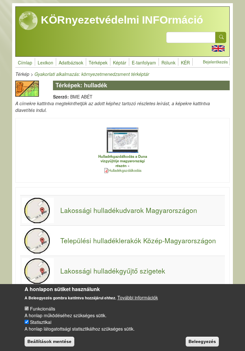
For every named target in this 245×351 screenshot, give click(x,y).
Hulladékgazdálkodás (125, 170)
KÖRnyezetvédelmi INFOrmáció (120, 20)
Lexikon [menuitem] (45, 62)
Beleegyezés (202, 341)
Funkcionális (42, 308)
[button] (122, 140)
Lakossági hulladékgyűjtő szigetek (112, 270)
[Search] (220, 37)
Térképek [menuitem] (98, 62)
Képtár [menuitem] (119, 62)
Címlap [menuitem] (25, 62)
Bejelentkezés (215, 62)
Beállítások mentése (49, 341)
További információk (137, 297)
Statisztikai (40, 322)
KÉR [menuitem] (185, 62)
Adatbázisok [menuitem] (71, 62)
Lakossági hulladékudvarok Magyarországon (128, 210)
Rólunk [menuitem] (168, 62)
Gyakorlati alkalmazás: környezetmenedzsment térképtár (91, 74)
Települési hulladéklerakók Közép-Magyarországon (138, 240)
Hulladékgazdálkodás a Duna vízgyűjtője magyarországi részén (122, 161)
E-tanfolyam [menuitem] (144, 62)
